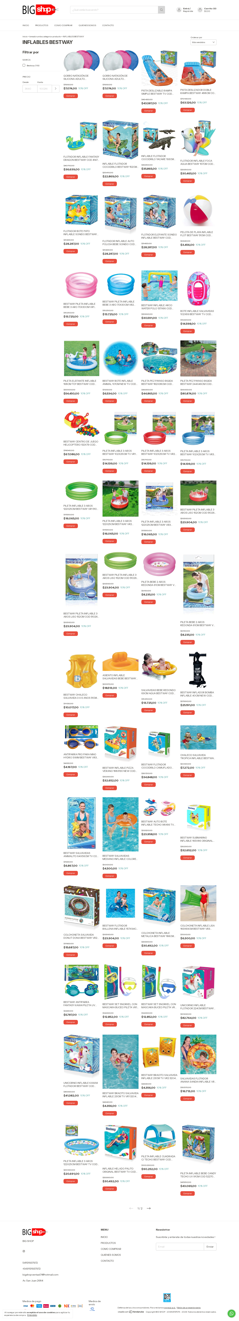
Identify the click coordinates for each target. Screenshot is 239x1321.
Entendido (32, 1315)
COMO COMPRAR (63, 25)
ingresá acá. (170, 1307)
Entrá (186, 8)
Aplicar (55, 89)
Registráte (188, 11)
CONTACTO (108, 25)
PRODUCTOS (41, 25)
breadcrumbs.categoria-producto (45, 36)
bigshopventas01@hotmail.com (40, 1274)
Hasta (40, 82)
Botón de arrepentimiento (189, 1307)
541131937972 (30, 1262)
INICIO (26, 25)
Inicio (25, 36)
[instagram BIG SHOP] (24, 1251)
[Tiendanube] (131, 1312)
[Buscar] (161, 10)
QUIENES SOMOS (87, 25)
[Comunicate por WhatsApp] (232, 1314)
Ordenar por (196, 37)
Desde (26, 82)
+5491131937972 (32, 1268)
